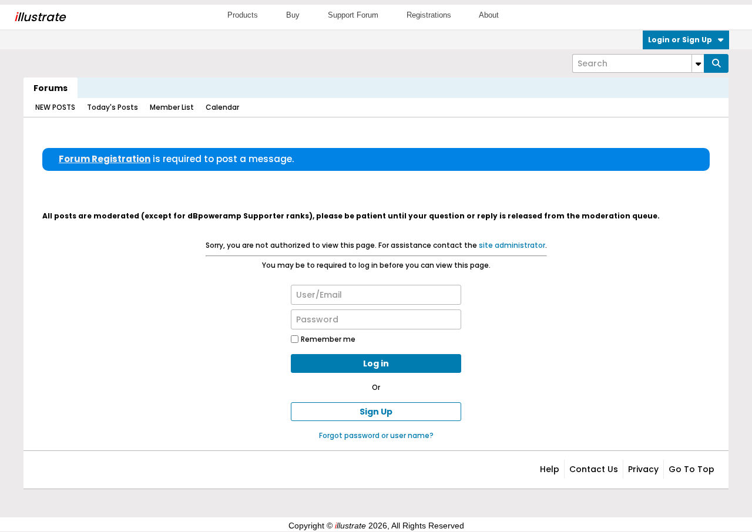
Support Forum (353, 15)
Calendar (222, 107)
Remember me (328, 339)
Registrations (429, 15)
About (489, 15)
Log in (376, 363)
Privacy (643, 469)
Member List (172, 107)
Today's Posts (112, 107)
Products (242, 15)
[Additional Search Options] (697, 63)
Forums (50, 88)
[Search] (716, 63)
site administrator (512, 245)
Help (549, 469)
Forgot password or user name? (376, 435)
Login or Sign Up (680, 40)
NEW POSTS (55, 107)
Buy (293, 15)
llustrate (39, 17)
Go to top (691, 469)
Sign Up (376, 411)
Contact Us (593, 469)
